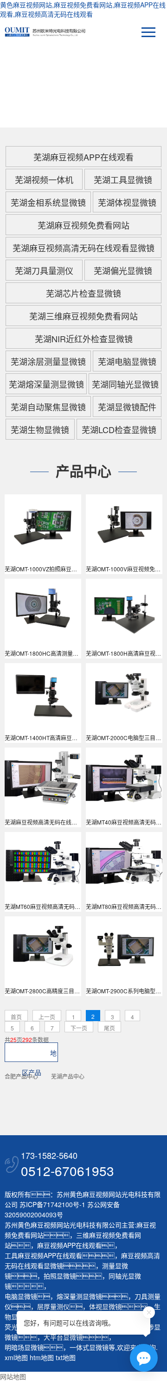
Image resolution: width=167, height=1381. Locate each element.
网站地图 (13, 1376)
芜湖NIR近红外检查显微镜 (84, 338)
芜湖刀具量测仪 (44, 270)
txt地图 (66, 1357)
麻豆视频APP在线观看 (69, 1245)
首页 (16, 1017)
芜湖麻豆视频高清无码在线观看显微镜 (83, 248)
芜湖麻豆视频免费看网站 (83, 225)
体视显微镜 (105, 1306)
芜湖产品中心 (67, 1076)
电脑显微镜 (21, 1296)
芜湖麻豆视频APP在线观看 (83, 157)
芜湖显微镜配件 (127, 407)
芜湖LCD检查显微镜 (119, 429)
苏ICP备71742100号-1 (52, 1204)
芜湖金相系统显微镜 (48, 202)
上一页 (47, 1017)
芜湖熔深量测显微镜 (46, 384)
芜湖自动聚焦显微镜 (48, 407)
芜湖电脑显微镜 (127, 361)
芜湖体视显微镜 (127, 202)
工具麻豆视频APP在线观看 (43, 1255)
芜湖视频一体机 (44, 179)
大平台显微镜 (63, 1337)
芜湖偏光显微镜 (123, 270)
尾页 (109, 1028)
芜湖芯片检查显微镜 (83, 293)
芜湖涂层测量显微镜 (48, 361)
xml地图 (16, 1357)
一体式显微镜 (89, 1347)
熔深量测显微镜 (79, 1296)
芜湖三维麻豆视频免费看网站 (83, 316)
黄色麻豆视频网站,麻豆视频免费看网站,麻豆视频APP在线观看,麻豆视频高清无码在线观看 (83, 9)
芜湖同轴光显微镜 (125, 384)
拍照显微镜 (60, 1275)
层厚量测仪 (53, 1306)
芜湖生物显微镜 (40, 429)
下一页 (79, 1028)
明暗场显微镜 (24, 1347)
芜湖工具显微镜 (123, 179)
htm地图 (42, 1357)
